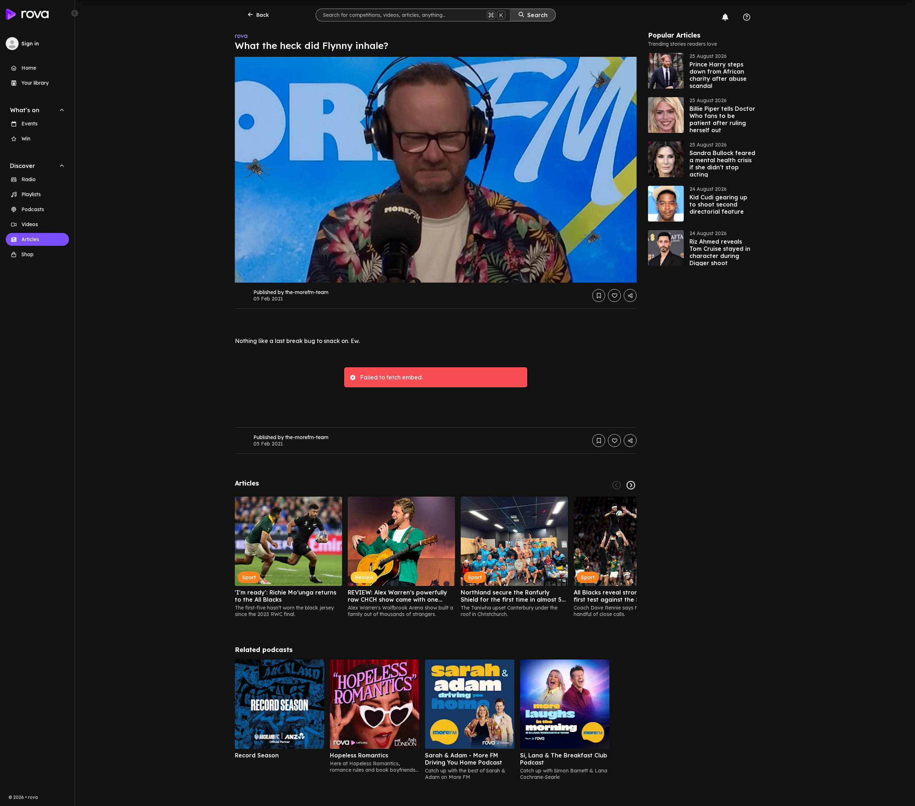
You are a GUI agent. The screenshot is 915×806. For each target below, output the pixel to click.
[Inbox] (725, 17)
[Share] (630, 295)
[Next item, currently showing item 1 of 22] (631, 485)
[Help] (746, 17)
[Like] (614, 295)
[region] (436, 557)
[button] (701, 71)
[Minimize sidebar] (74, 13)
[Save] (598, 295)
